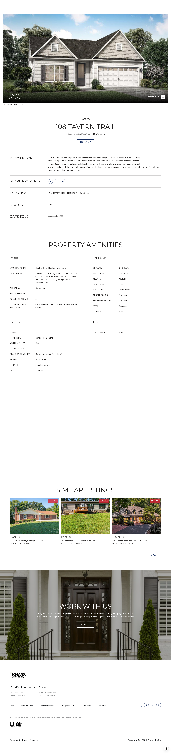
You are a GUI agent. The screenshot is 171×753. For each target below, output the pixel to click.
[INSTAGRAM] (146, 705)
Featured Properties (47, 706)
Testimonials (86, 706)
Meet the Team (27, 706)
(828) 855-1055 (16, 692)
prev (11, 96)
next (17, 96)
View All (154, 555)
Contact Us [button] (85, 625)
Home (12, 706)
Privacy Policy (154, 740)
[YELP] (158, 705)
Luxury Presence (30, 740)
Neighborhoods (68, 706)
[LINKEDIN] (152, 705)
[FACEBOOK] (140, 705)
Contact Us (102, 706)
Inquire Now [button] (85, 142)
